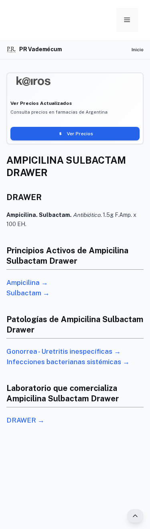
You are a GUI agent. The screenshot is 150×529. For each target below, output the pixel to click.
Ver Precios (80, 133)
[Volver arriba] (135, 516)
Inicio (138, 49)
